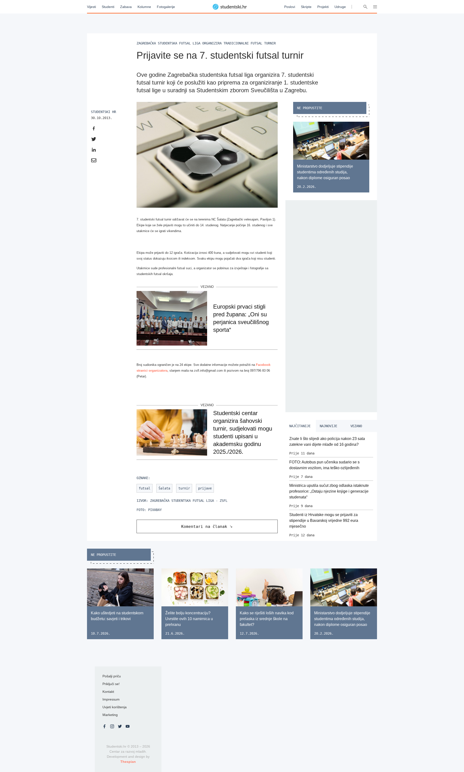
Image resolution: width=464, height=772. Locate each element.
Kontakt (108, 692)
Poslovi (289, 7)
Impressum (111, 699)
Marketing (110, 715)
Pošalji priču (111, 676)
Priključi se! (111, 684)
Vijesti (91, 7)
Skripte (306, 7)
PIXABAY (155, 510)
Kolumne (144, 7)
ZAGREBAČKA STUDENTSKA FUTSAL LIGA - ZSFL (188, 501)
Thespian (128, 762)
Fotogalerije (166, 7)
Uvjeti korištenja (114, 707)
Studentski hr (103, 112)
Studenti (108, 7)
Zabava (126, 7)
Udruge (340, 7)
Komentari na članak (204, 526)
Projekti (323, 7)
